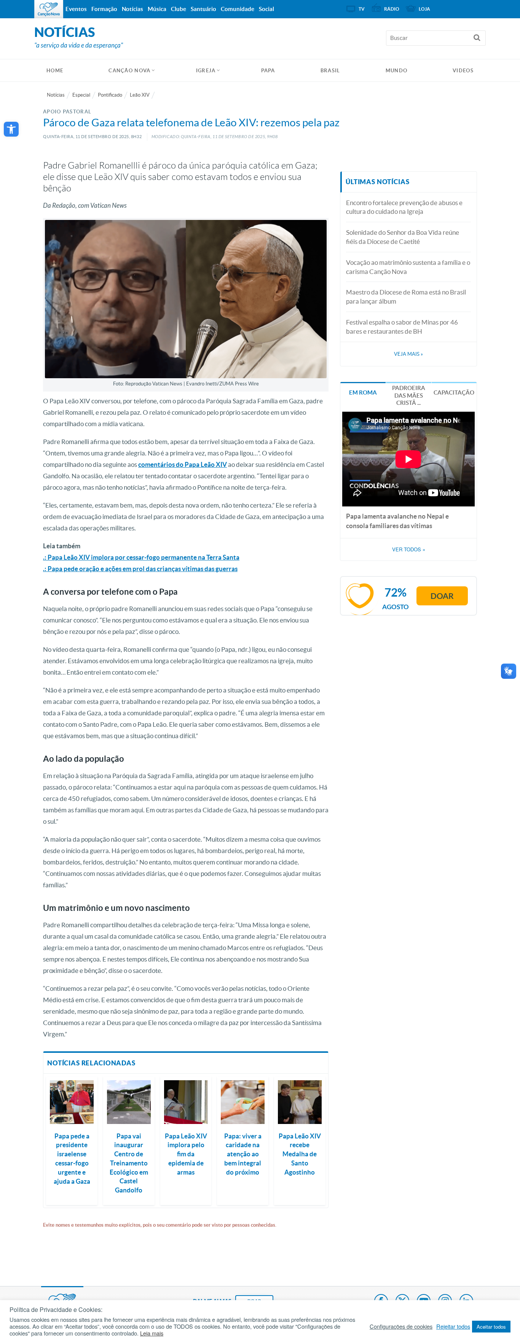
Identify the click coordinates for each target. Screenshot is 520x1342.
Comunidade (237, 9)
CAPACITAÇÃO (454, 392)
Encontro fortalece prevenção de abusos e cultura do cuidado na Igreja (404, 207)
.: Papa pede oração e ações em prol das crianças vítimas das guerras (140, 568)
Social (266, 9)
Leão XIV (140, 95)
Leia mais (151, 1333)
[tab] (363, 391)
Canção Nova (129, 70)
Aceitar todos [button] (491, 1326)
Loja (424, 8)
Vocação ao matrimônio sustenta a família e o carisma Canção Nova (408, 267)
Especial (81, 95)
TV (362, 8)
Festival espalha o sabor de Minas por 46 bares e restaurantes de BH (402, 326)
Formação (104, 9)
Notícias (56, 95)
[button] (11, 129)
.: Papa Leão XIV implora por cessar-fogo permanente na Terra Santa (141, 557)
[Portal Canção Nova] (48, 9)
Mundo (397, 70)
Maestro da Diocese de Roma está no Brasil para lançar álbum (406, 296)
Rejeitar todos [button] (453, 1326)
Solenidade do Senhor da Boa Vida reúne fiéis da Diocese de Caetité (402, 237)
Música (157, 9)
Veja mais (408, 354)
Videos (463, 70)
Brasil (330, 70)
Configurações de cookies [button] (401, 1326)
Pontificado (110, 95)
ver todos (408, 549)
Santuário (203, 9)
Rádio (391, 8)
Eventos (76, 9)
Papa (268, 70)
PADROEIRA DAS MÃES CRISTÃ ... (408, 395)
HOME (54, 70)
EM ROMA (363, 392)
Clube (178, 9)
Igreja (206, 70)
